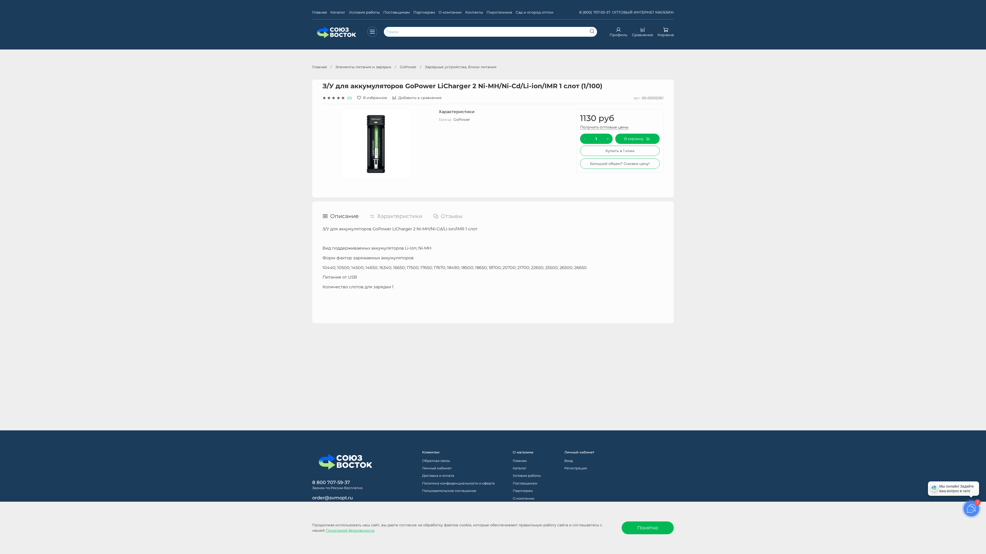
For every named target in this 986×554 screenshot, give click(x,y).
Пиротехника (499, 12)
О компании (450, 12)
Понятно (647, 527)
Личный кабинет (437, 468)
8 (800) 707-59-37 (594, 12)
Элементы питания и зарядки (363, 67)
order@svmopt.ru (332, 498)
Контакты (474, 12)
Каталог (337, 12)
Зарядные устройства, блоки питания (460, 67)
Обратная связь (436, 461)
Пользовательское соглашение (449, 491)
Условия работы (364, 12)
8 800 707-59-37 (331, 482)
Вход (568, 461)
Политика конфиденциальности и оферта (458, 483)
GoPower (408, 67)
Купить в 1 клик (619, 151)
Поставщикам (396, 12)
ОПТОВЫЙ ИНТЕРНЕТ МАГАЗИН (643, 12)
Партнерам (424, 12)
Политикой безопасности (350, 530)
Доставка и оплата (438, 476)
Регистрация (575, 468)
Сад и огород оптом (534, 12)
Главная (319, 12)
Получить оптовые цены (604, 127)
